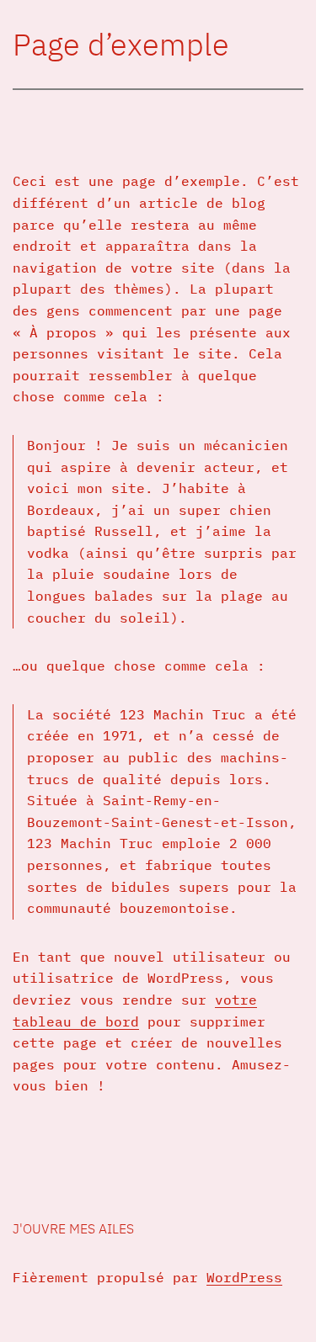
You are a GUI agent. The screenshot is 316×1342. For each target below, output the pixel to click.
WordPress (244, 1277)
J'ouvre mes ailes (73, 1228)
